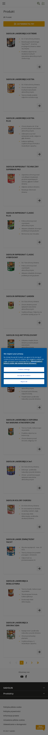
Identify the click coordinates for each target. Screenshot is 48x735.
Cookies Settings (24, 369)
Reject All (24, 381)
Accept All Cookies (23, 375)
